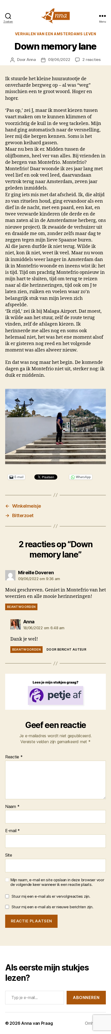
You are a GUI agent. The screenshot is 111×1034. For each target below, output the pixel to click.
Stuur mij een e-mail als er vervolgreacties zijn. (51, 896)
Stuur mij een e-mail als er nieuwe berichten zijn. (52, 906)
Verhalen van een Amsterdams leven (55, 34)
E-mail (12, 831)
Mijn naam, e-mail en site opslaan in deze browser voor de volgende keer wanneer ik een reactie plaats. (57, 882)
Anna (31, 59)
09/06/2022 (59, 59)
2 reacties (91, 59)
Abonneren (86, 997)
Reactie (14, 757)
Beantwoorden (21, 607)
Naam (12, 806)
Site (8, 855)
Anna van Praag (37, 1023)
